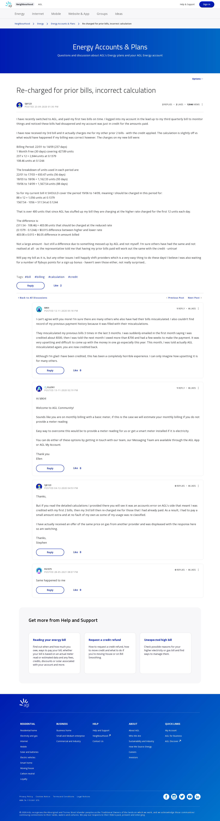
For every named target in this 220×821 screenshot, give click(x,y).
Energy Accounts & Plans (63, 23)
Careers (132, 752)
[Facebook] (166, 797)
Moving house (27, 768)
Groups (102, 14)
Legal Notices (83, 796)
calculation (57, 277)
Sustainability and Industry (141, 741)
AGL (40, 4)
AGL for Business (173, 735)
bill (29, 277)
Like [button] (56, 285)
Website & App (78, 14)
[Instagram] (174, 797)
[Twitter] (182, 797)
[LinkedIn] (198, 797)
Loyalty (23, 779)
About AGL (134, 730)
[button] (202, 104)
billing (41, 277)
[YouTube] (190, 797)
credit (74, 277)
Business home (63, 730)
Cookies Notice (43, 796)
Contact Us (98, 741)
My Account (171, 730)
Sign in (206, 4)
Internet (38, 14)
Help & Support (187, 4)
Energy (20, 14)
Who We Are (135, 735)
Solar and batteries (29, 752)
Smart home (26, 762)
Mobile (56, 14)
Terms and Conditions (63, 796)
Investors (133, 757)
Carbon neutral (27, 773)
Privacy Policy (26, 796)
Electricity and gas (29, 735)
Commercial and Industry (68, 741)
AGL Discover (171, 741)
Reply (30, 285)
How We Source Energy (140, 746)
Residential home (28, 730)
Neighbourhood (24, 4)
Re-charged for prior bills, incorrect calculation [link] (107, 23)
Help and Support (101, 730)
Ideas (119, 14)
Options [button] (196, 78)
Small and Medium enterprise (70, 735)
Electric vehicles (27, 757)
